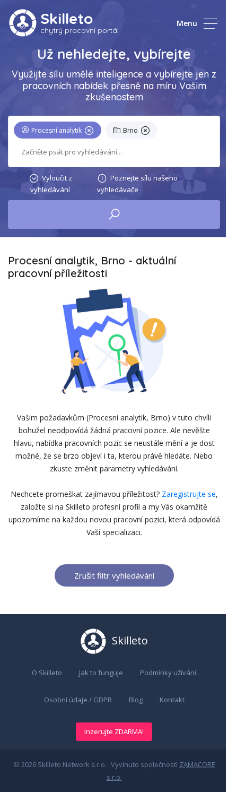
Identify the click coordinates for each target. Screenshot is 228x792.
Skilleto (66, 18)
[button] (60, 132)
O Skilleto (47, 672)
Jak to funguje (101, 672)
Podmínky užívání (168, 672)
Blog (136, 699)
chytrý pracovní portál (79, 30)
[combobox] (114, 152)
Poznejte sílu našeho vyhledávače (137, 183)
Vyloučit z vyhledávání (51, 183)
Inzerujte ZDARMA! (114, 731)
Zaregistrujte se (189, 494)
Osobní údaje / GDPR (78, 699)
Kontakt (172, 699)
